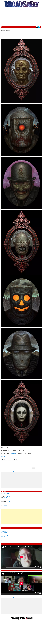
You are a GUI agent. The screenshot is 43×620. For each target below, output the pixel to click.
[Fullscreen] (41, 567)
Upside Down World (4, 541)
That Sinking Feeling (4, 532)
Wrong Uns (4, 36)
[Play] (2, 567)
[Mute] (39, 567)
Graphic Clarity (3, 536)
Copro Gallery (13, 453)
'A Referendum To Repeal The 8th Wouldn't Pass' (8, 535)
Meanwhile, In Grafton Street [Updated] (7, 539)
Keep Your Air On (3, 540)
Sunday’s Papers (6, 493)
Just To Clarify (3, 537)
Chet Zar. (19, 447)
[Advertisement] (21, 16)
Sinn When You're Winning (5, 531)
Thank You (8, 496)
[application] (21, 557)
